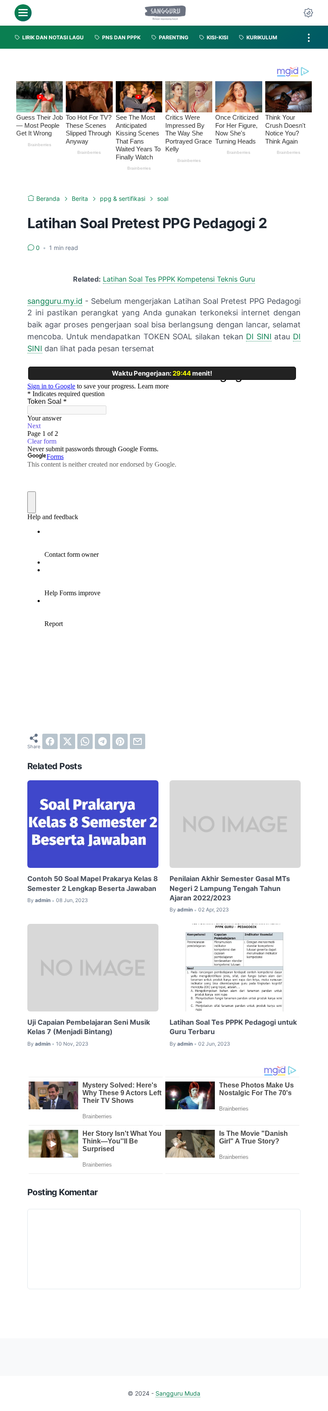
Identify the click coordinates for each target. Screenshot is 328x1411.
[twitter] (67, 741)
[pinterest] (120, 741)
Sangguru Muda (177, 1393)
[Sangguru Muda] (165, 13)
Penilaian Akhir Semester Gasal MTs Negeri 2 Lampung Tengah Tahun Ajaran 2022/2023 (230, 888)
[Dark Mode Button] (308, 13)
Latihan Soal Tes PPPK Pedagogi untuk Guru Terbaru (233, 1027)
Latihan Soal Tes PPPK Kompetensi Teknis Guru (179, 279)
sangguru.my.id (54, 301)
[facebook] (50, 741)
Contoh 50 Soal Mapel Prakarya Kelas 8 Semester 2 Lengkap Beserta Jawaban (92, 883)
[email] (137, 741)
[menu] (23, 12)
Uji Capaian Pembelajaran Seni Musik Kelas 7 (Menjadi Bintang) (88, 1027)
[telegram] (102, 741)
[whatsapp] (85, 741)
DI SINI (259, 336)
